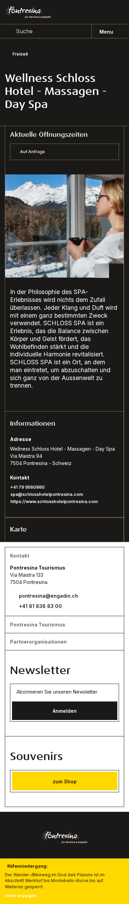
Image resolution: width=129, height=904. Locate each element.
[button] (64, 424)
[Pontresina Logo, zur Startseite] (28, 12)
